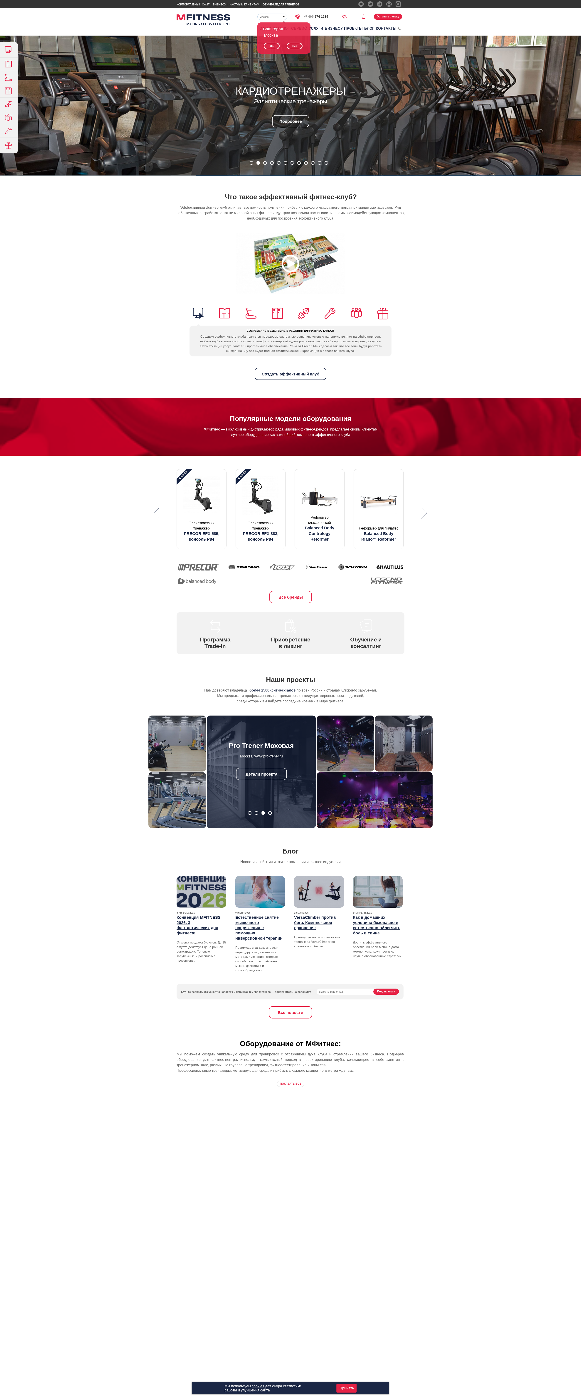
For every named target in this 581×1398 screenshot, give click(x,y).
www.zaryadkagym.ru (268, 756)
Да (272, 46)
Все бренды (290, 597)
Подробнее (290, 121)
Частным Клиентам (244, 4)
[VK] (370, 4)
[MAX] (398, 4)
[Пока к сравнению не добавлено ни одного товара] (346, 16)
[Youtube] (361, 4)
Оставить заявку (388, 16)
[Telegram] (379, 4)
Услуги (316, 28)
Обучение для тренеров (281, 4)
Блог (369, 28)
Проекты (353, 28)
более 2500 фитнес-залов (272, 690)
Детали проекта (261, 774)
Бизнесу (219, 4)
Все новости (290, 1012)
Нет (294, 46)
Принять (347, 1388)
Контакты (386, 28)
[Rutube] (389, 4)
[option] (201, 509)
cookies (258, 1386)
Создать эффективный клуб (290, 374)
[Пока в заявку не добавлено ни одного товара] (365, 16)
